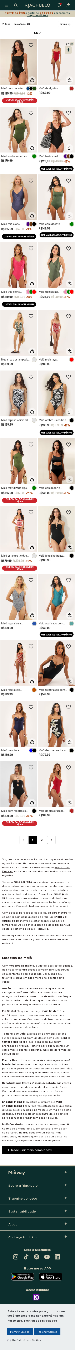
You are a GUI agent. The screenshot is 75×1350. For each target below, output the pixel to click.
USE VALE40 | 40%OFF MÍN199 (56, 168)
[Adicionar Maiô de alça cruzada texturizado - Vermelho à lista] (68, 767)
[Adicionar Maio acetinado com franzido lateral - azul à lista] (68, 580)
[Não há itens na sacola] (68, 5)
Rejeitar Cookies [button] (47, 1331)
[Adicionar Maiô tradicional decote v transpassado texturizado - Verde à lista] (68, 248)
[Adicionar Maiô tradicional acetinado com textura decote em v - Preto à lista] (68, 113)
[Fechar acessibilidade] (72, 44)
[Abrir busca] (16, 5)
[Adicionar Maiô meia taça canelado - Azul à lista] (31, 707)
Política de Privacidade (40, 1320)
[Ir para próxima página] (51, 840)
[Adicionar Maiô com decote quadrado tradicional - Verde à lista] (68, 180)
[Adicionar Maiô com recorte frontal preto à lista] (68, 444)
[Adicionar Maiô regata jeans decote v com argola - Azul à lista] (31, 580)
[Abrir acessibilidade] (68, 50)
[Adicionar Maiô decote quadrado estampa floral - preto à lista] (68, 707)
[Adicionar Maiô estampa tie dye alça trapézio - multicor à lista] (31, 512)
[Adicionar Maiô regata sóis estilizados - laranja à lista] (31, 646)
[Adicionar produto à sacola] (32, 80)
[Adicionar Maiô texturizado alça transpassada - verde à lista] (31, 444)
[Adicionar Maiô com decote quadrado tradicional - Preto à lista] (31, 45)
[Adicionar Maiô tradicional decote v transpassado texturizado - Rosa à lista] (31, 248)
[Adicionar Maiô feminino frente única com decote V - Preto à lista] (68, 512)
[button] (24, 1340)
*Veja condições (37, 15)
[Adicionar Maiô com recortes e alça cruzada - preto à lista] (31, 767)
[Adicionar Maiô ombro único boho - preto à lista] (68, 377)
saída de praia (39, 916)
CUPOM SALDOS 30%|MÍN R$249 (20, 100)
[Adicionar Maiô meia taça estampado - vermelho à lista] (68, 316)
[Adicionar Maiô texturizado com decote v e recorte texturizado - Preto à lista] (68, 646)
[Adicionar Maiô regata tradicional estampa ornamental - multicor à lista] (31, 377)
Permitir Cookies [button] (19, 1331)
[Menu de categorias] (6, 5)
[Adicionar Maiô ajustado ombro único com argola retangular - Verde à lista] (31, 113)
